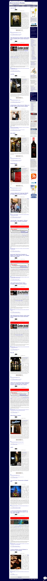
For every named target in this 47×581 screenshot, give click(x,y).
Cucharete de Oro (33, 54)
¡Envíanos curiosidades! (33, 87)
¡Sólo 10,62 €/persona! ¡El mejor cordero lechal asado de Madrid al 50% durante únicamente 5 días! (19, 38)
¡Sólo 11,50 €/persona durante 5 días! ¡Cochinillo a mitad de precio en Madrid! (18, 283)
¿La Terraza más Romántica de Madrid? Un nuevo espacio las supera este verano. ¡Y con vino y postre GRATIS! (19, 511)
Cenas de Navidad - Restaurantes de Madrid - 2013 (19, 481)
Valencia (32, 110)
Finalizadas (18, 279)
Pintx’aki (12, 352)
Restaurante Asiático (24, 269)
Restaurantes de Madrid (15, 34)
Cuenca (32, 108)
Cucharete (14, 42)
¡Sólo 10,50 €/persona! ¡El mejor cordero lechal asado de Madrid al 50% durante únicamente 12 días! (19, 316)
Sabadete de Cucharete (33, 64)
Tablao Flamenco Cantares (15, 415)
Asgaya (11, 447)
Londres (32, 105)
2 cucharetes (33, 51)
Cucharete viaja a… (32, 41)
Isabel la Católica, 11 (25, 168)
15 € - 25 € (18, 34)
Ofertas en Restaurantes (15, 279)
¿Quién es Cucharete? (33, 88)
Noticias (31, 43)
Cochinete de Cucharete (33, 63)
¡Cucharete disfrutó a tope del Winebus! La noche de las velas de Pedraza (19, 550)
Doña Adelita (13, 133)
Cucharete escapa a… (33, 40)
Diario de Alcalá (31, 132)
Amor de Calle (13, 8)
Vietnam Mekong (13, 163)
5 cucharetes (33, 53)
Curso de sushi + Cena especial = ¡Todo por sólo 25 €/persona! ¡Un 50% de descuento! (19, 221)
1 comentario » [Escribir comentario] (13, 444)
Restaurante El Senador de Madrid (19, 300)
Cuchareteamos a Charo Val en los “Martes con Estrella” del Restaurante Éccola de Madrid (19, 106)
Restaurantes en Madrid (17, 3)
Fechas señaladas (18, 507)
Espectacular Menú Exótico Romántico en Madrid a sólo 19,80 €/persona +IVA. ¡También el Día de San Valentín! (19, 255)
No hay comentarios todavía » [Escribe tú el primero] (15, 71)
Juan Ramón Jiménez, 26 (25, 420)
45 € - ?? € (33, 49)
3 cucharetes (20, 34)
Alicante (32, 107)
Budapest (32, 104)
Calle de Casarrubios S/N (25, 357)
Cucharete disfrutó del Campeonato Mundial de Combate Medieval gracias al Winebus (19, 193)
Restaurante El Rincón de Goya (17, 526)
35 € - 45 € (33, 48)
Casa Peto (12, 74)
